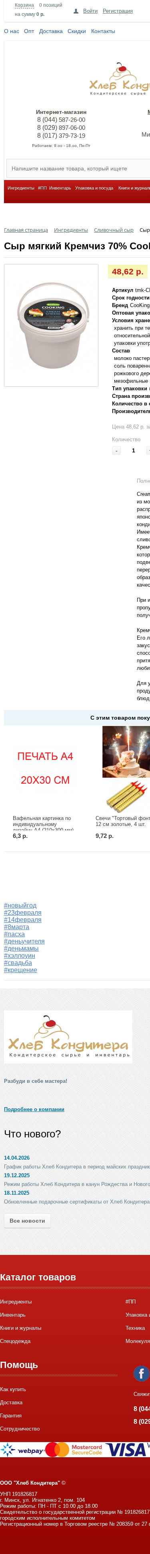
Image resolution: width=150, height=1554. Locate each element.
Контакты (103, 31)
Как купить (13, 1389)
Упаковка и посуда (94, 188)
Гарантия (11, 1416)
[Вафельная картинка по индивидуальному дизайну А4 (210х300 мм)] (45, 769)
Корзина (24, 5)
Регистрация (118, 11)
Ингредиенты (21, 188)
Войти (90, 11)
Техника (135, 1328)
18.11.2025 (16, 1193)
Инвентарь (60, 188)
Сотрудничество (20, 1429)
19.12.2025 (17, 1175)
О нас (11, 31)
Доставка (51, 31)
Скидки (77, 31)
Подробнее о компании (34, 1109)
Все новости (27, 1220)
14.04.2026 (17, 1158)
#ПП (42, 188)
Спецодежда (15, 1341)
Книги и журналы (20, 1328)
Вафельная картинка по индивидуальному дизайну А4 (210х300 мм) (43, 824)
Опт (29, 31)
